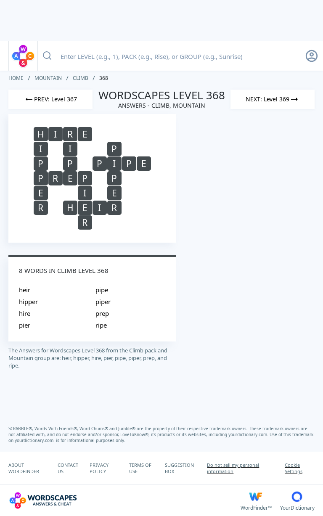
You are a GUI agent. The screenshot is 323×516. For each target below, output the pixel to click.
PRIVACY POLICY (99, 468)
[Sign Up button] (312, 56)
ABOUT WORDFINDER (23, 468)
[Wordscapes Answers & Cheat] (23, 56)
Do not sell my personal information (233, 468)
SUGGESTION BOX (179, 468)
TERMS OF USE (140, 468)
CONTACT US (68, 468)
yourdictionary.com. (249, 434)
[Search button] (47, 56)
